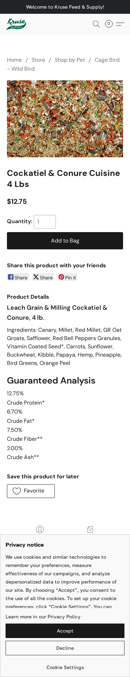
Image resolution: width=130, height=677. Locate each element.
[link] (65, 664)
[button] (17, 24)
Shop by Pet (70, 59)
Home (14, 59)
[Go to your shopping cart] (111, 24)
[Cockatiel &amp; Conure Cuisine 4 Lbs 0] (65, 118)
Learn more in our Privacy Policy (43, 616)
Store (38, 59)
